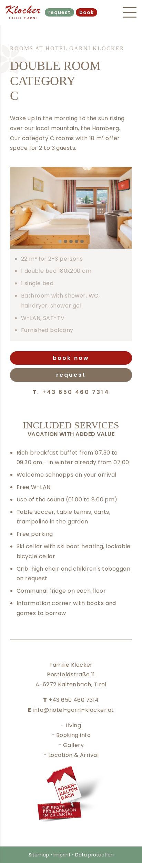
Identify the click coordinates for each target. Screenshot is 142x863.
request (59, 12)
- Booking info (71, 735)
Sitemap (39, 855)
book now (71, 358)
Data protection (94, 855)
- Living (71, 725)
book (86, 12)
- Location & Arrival (71, 755)
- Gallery (71, 745)
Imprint (62, 855)
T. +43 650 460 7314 (71, 392)
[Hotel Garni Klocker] (23, 12)
